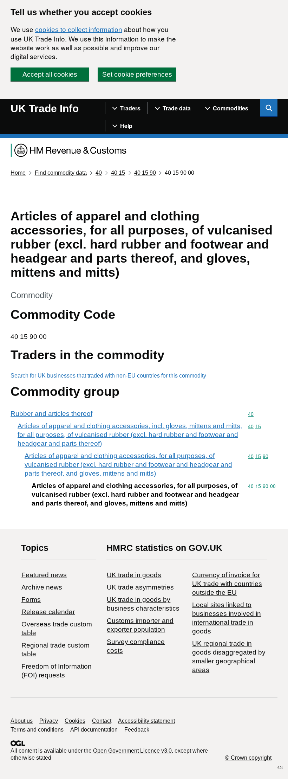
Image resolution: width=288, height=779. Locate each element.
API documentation (94, 730)
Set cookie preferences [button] (137, 74)
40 (99, 173)
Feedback (136, 730)
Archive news (41, 587)
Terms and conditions (37, 730)
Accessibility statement (146, 721)
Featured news (44, 575)
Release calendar (48, 612)
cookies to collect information (78, 29)
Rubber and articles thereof (51, 413)
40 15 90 (145, 173)
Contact (101, 721)
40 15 (118, 173)
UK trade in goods (134, 575)
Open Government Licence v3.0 (132, 751)
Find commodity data (61, 173)
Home (18, 173)
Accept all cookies (49, 74)
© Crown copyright (248, 758)
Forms (31, 599)
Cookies (75, 721)
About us (22, 721)
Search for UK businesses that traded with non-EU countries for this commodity (108, 376)
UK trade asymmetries (140, 587)
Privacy (48, 721)
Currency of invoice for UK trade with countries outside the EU (227, 583)
